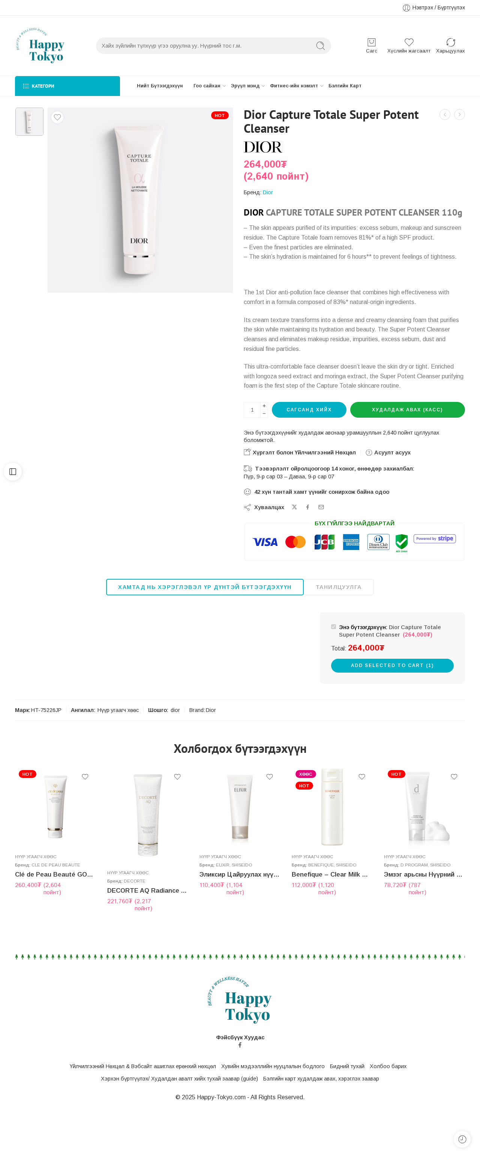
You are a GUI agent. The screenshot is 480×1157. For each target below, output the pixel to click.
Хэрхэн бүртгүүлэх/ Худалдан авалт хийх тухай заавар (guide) (179, 1079)
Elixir (223, 864)
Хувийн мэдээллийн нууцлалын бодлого (273, 1066)
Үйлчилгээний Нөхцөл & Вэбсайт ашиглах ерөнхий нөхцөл (143, 1066)
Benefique (321, 864)
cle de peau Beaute (56, 864)
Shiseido (242, 864)
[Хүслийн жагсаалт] (57, 117)
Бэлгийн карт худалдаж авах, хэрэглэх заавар (321, 1079)
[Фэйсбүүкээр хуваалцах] (307, 507)
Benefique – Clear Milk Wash (332, 874)
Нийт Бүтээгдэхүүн (160, 85)
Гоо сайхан (207, 85)
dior (175, 710)
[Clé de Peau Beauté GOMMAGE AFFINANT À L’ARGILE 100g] (55, 806)
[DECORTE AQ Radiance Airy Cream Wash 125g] (445, 114)
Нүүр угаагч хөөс (118, 710)
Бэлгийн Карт (345, 85)
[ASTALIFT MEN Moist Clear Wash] (459, 114)
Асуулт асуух (392, 452)
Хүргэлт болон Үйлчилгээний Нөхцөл (303, 452)
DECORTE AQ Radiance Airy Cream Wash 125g (147, 890)
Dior (268, 192)
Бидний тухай (347, 1066)
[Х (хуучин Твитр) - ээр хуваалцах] (294, 507)
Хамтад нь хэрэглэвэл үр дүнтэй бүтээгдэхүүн (204, 587)
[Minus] (264, 414)
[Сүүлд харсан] (462, 1139)
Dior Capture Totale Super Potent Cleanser (390, 631)
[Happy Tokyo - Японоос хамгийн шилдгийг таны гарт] (40, 45)
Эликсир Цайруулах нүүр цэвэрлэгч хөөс (240, 874)
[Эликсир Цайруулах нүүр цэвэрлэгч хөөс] (240, 806)
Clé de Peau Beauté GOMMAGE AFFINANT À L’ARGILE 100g (55, 874)
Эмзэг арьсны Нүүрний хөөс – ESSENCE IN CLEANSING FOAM (424, 874)
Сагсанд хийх (309, 409)
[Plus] (264, 406)
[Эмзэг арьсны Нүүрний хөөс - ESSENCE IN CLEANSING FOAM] (424, 806)
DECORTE (135, 881)
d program (414, 864)
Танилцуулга (339, 587)
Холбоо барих (388, 1066)
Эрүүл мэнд (245, 85)
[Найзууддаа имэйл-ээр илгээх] (321, 507)
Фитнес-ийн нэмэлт (294, 85)
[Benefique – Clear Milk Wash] (332, 806)
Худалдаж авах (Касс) (407, 409)
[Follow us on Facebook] (240, 1045)
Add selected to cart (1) (392, 665)
